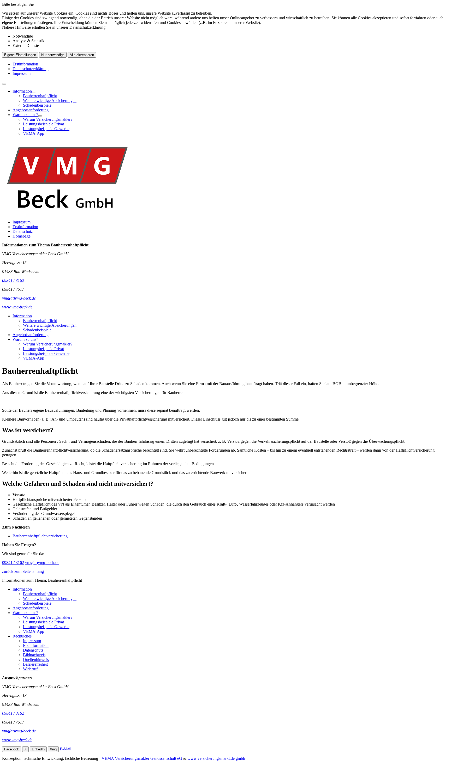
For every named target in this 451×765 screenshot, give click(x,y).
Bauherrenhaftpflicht (40, 96)
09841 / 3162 (13, 562)
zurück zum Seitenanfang (23, 571)
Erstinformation (25, 64)
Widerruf (30, 669)
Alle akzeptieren (82, 55)
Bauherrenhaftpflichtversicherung (40, 536)
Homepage (22, 236)
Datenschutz (23, 231)
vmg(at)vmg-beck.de (42, 562)
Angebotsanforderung (31, 110)
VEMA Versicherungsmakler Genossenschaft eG (142, 758)
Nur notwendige (52, 55)
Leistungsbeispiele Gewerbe (46, 128)
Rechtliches (22, 636)
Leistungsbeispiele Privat (43, 124)
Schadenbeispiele (37, 105)
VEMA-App (33, 133)
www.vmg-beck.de (17, 740)
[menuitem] (231, 98)
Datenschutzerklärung (31, 68)
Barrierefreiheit (35, 664)
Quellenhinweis (36, 659)
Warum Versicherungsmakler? (47, 119)
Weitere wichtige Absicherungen (49, 100)
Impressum (22, 73)
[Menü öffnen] (4, 83)
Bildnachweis (34, 655)
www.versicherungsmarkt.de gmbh (216, 758)
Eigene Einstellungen (20, 55)
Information (22, 91)
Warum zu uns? (25, 114)
